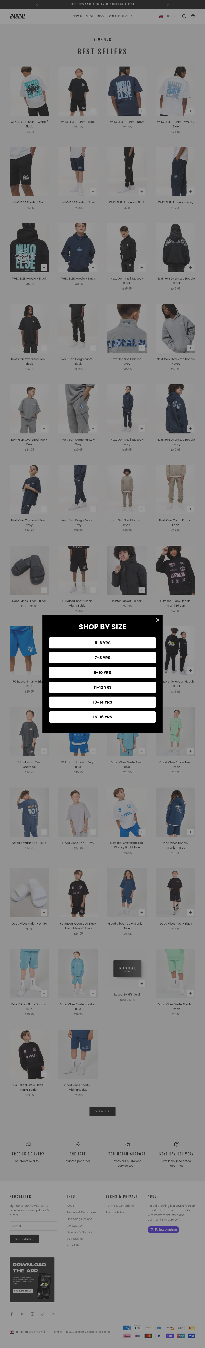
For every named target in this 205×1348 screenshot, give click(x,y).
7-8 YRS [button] (102, 657)
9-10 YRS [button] (102, 672)
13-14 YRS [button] (102, 702)
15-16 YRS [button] (102, 717)
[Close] (158, 620)
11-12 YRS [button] (102, 687)
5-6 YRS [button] (102, 643)
